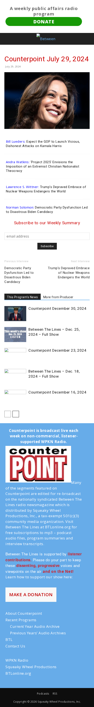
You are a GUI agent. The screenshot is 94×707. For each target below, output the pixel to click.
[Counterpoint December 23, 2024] (15, 355)
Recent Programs (21, 619)
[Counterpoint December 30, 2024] (15, 313)
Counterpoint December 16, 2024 (57, 392)
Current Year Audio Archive (34, 626)
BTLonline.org (18, 673)
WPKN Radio (16, 660)
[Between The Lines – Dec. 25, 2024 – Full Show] (15, 334)
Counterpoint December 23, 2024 (57, 350)
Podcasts (43, 693)
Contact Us (15, 646)
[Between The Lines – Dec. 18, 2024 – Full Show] (15, 376)
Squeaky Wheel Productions (31, 666)
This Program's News (22, 297)
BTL (9, 639)
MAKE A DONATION (31, 594)
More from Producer (58, 297)
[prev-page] (7, 414)
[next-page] (15, 414)
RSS (55, 693)
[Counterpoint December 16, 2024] (15, 397)
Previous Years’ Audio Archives (38, 632)
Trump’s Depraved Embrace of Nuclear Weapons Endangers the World (46, 189)
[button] (7, 39)
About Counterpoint (23, 613)
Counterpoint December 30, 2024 (57, 308)
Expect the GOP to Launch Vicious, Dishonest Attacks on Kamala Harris (43, 144)
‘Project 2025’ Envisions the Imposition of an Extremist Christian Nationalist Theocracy (42, 166)
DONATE (43, 21)
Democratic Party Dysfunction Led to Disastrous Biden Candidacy (47, 209)
